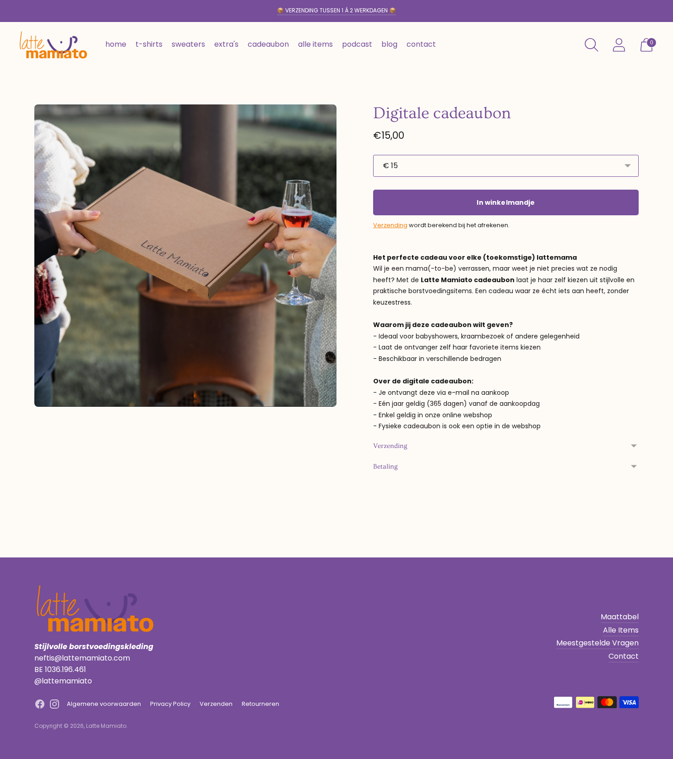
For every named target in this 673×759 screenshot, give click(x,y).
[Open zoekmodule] (591, 45)
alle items (315, 44)
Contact (623, 656)
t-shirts (149, 44)
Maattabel (620, 617)
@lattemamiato (63, 681)
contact (421, 44)
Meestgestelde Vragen (597, 643)
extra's (226, 44)
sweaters (188, 44)
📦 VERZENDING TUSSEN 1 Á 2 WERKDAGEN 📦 (336, 10)
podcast (357, 44)
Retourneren (260, 704)
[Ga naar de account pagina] (619, 45)
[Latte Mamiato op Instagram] (54, 706)
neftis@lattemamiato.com (82, 658)
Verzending (390, 225)
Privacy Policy (170, 704)
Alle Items (621, 630)
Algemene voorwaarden (104, 704)
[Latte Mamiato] (52, 45)
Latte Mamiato (106, 726)
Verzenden (216, 704)
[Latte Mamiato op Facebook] (39, 706)
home (115, 44)
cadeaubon (268, 44)
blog (389, 44)
